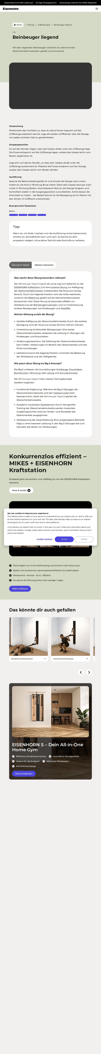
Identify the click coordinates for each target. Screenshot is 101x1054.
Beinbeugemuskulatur (46, 305)
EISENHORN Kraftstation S (28, 287)
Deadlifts (65, 308)
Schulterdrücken (68, 373)
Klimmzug (35, 373)
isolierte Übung (59, 287)
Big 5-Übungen (65, 389)
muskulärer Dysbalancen (41, 404)
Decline (84, 539)
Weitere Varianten (44, 265)
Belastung (33, 297)
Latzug (50, 373)
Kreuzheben (75, 369)
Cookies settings (44, 539)
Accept (64, 539)
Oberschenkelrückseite (30, 290)
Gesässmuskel (61, 393)
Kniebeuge (62, 369)
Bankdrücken (21, 373)
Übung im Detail (20, 265)
